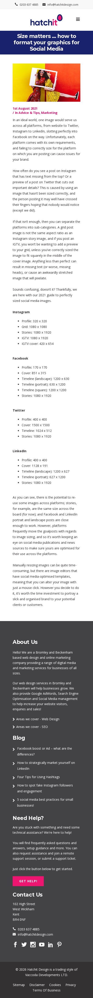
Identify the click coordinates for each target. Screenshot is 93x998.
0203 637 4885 (29, 5)
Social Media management (58, 699)
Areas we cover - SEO (32, 727)
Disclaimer (37, 985)
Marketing (49, 113)
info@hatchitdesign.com (62, 5)
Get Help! (28, 881)
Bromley (42, 652)
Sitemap (19, 985)
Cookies (55, 985)
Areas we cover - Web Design (37, 719)
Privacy (70, 985)
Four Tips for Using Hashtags (38, 777)
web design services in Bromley (42, 683)
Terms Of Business (46, 990)
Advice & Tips (29, 113)
